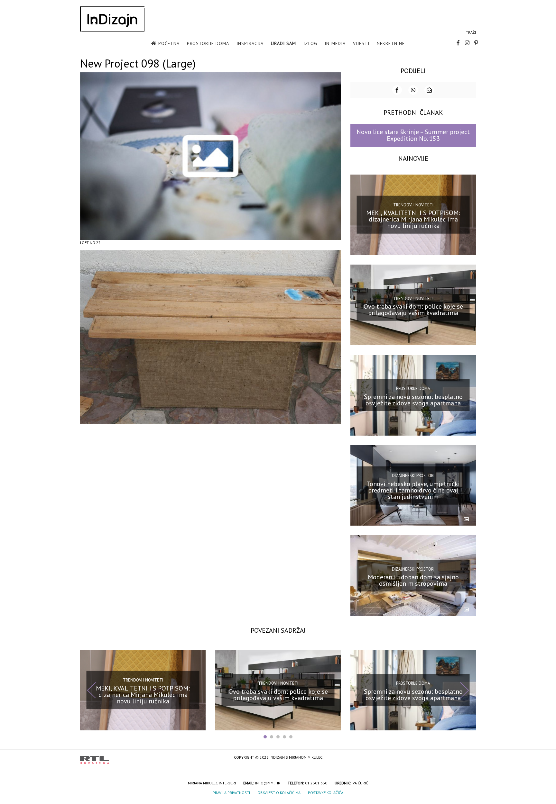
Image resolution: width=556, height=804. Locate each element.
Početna (169, 43)
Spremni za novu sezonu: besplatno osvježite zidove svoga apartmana (413, 400)
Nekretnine (391, 43)
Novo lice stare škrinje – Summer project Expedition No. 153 (413, 135)
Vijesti (361, 43)
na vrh (469, 757)
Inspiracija (250, 43)
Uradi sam (283, 43)
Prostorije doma (208, 43)
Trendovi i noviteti (413, 205)
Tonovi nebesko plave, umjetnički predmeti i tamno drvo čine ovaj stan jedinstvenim (413, 490)
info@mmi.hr (267, 783)
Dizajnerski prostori (413, 475)
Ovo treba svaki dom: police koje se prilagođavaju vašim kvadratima (413, 309)
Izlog (310, 43)
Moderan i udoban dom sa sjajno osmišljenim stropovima (413, 580)
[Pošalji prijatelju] (429, 90)
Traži (471, 32)
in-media (335, 43)
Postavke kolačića (325, 792)
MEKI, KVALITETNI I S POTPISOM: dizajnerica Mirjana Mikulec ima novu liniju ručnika (413, 219)
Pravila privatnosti (231, 792)
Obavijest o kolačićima (279, 792)
